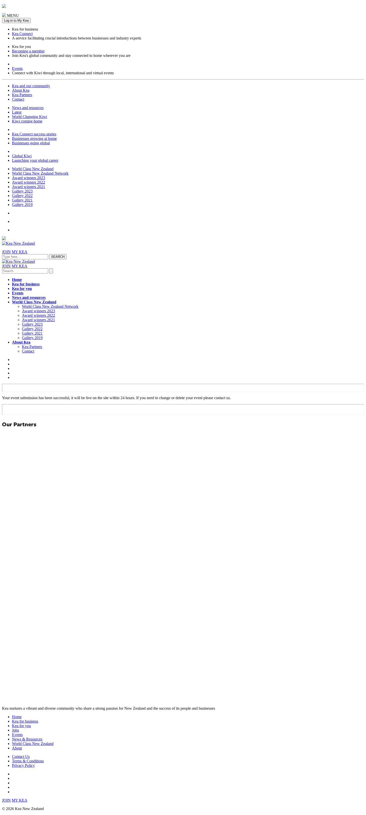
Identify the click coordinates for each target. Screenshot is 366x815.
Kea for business (26, 284)
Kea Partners (22, 95)
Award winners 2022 (28, 182)
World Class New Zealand (33, 169)
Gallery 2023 (22, 191)
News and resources (28, 108)
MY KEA (19, 252)
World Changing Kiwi (29, 117)
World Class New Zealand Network (40, 173)
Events (17, 68)
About (17, 748)
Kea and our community (31, 86)
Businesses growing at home (34, 138)
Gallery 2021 (22, 200)
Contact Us (21, 756)
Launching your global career (35, 160)
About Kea (20, 90)
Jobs (15, 730)
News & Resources (27, 739)
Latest (16, 112)
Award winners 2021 (28, 187)
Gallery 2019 (22, 204)
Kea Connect (22, 34)
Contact (18, 99)
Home (17, 279)
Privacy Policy (23, 765)
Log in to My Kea (16, 20)
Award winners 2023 (28, 178)
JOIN (6, 252)
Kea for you (22, 288)
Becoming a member (28, 51)
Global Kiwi (22, 156)
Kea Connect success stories (34, 134)
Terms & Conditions (28, 761)
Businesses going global (31, 143)
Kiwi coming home (27, 121)
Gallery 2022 (22, 196)
